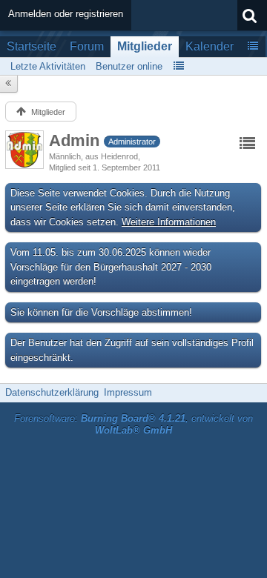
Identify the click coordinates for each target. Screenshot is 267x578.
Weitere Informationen (169, 221)
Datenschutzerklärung (52, 392)
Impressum (128, 392)
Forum (87, 46)
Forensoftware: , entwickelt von (133, 424)
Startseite (31, 46)
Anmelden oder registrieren (65, 13)
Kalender (209, 46)
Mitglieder (144, 46)
